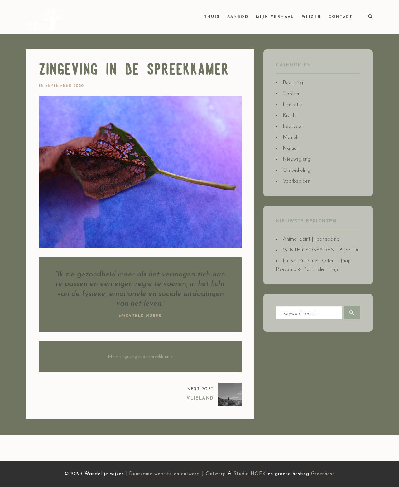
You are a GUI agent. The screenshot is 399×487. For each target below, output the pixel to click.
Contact (340, 17)
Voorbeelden (296, 181)
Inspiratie (292, 104)
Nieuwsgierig (296, 159)
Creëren (291, 93)
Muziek (290, 137)
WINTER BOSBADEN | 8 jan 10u (321, 250)
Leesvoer (293, 126)
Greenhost (322, 474)
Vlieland (200, 398)
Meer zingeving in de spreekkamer (140, 356)
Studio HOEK (249, 474)
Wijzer (311, 17)
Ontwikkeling (296, 170)
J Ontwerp (214, 474)
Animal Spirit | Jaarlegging (311, 239)
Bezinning (293, 82)
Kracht (290, 115)
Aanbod (237, 17)
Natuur (290, 148)
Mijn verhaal (275, 17)
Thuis (212, 17)
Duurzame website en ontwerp (164, 474)
